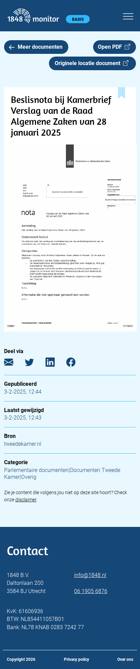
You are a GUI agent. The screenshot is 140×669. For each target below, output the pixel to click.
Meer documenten (40, 47)
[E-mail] (13, 364)
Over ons (125, 659)
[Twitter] (34, 364)
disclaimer (25, 499)
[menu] (128, 15)
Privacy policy (76, 659)
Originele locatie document (89, 63)
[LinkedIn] (55, 364)
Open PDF (111, 47)
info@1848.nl (90, 575)
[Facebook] (76, 364)
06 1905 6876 (90, 591)
